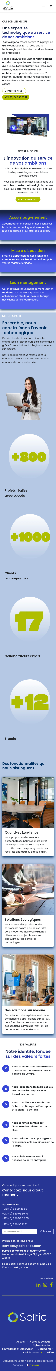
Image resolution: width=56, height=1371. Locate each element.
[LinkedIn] (38, 1285)
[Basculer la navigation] (43, 6)
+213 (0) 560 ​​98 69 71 (16, 97)
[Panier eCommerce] (50, 6)
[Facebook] (51, 1285)
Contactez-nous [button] (28, 199)
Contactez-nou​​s (14, 90)
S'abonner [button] (45, 1231)
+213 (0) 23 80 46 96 (14, 1209)
